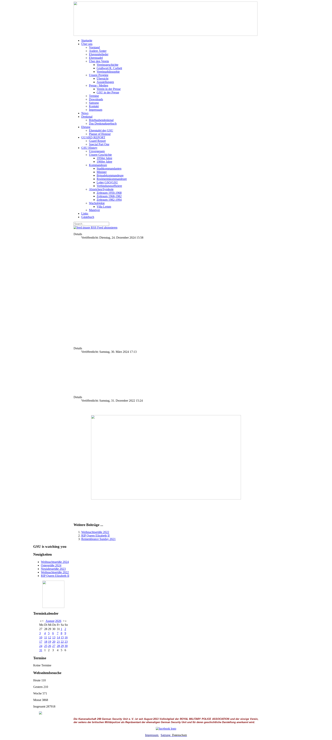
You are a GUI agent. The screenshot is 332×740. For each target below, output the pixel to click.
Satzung (165, 735)
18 (45, 641)
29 (62, 646)
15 (62, 637)
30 (66, 646)
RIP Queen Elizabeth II (95, 535)
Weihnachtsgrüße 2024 (55, 562)
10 (40, 637)
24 (40, 646)
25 (45, 646)
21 (58, 641)
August (50, 621)
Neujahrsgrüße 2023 (53, 568)
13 (53, 637)
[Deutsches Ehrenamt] (53, 712)
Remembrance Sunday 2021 (98, 539)
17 (40, 641)
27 (53, 646)
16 (66, 637)
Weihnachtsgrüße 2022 (95, 532)
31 (40, 650)
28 (58, 646)
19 (49, 641)
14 (58, 637)
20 (53, 641)
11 (45, 637)
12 (49, 637)
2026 (58, 621)
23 (66, 641)
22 (62, 641)
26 (49, 646)
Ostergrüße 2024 (51, 565)
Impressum (152, 735)
